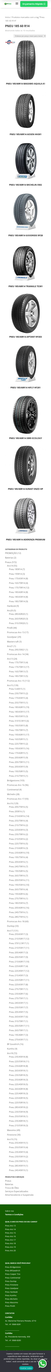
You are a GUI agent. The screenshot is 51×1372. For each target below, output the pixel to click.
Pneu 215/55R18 (17, 1125)
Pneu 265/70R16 (17, 875)
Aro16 (10, 803)
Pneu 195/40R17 (17, 1034)
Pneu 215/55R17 (17, 947)
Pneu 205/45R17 (17, 1012)
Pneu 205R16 (15, 811)
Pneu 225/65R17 (17, 984)
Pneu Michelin (11, 1299)
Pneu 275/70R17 (17, 989)
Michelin (11, 794)
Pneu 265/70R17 (17, 1030)
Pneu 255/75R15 (17, 702)
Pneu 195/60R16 (17, 894)
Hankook (11, 606)
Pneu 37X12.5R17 (17, 943)
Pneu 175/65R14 (17, 578)
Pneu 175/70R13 (17, 667)
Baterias (9, 557)
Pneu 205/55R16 (17, 880)
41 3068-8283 (15, 1340)
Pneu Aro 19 (10, 1247)
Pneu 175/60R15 (17, 753)
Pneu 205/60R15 (17, 757)
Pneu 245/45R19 (17, 1170)
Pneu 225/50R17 (17, 980)
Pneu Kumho (10, 1295)
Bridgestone (13, 780)
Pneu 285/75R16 (17, 916)
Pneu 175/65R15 (17, 698)
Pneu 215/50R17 (17, 938)
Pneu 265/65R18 (17, 1070)
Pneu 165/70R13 (17, 671)
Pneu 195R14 (15, 574)
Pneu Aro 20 (10, 1250)
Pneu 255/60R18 (17, 1079)
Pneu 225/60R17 (17, 966)
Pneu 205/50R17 (17, 1025)
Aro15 (10, 685)
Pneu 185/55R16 (17, 903)
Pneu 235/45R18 (17, 1056)
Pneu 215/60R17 (17, 961)
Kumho (10, 1048)
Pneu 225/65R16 (17, 829)
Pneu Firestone (11, 1285)
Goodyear (12, 637)
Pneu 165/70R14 (17, 583)
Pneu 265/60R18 (17, 1089)
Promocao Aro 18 (15, 921)
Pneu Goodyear (11, 1288)
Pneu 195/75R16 (17, 857)
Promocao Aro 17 (15, 798)
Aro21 (10, 646)
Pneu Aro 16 (10, 1236)
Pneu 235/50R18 (17, 1075)
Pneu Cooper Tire (12, 1274)
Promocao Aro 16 (15, 785)
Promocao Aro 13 (15, 632)
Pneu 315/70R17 (17, 1021)
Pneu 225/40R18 (17, 1093)
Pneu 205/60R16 (17, 907)
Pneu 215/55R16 (17, 839)
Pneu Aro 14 (10, 1229)
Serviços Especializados (16, 1191)
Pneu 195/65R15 (17, 748)
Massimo (11, 1130)
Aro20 (10, 610)
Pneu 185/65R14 (17, 596)
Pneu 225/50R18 (17, 1102)
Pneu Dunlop (10, 1281)
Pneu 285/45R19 (17, 1165)
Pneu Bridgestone (13, 1267)
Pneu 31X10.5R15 (17, 720)
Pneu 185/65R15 (17, 711)
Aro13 (10, 658)
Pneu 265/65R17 (17, 1016)
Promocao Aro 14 (15, 654)
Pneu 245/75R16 (17, 912)
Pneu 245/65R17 (17, 1002)
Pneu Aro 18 (10, 1243)
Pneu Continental (12, 1277)
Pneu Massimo (11, 1302)
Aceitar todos (26, 1368)
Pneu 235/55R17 (17, 1007)
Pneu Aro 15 (10, 1233)
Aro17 (10, 930)
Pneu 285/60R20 (17, 614)
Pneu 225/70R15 (17, 743)
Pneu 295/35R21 (17, 649)
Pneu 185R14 (15, 569)
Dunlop (10, 926)
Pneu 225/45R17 (17, 970)
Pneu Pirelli (10, 1306)
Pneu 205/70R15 (17, 762)
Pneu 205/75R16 (17, 806)
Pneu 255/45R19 (17, 1142)
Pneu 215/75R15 (17, 775)
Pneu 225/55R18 (17, 1061)
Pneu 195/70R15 (17, 730)
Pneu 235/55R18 (17, 1111)
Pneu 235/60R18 (17, 1066)
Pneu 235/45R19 (17, 1152)
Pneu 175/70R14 (17, 587)
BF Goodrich (13, 1044)
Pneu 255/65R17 (17, 934)
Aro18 (10, 1053)
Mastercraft (13, 641)
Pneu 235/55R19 (17, 1156)
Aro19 (10, 1139)
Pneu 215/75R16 (17, 825)
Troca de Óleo (12, 1187)
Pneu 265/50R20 (17, 618)
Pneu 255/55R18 (17, 1116)
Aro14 (10, 565)
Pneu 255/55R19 (17, 1147)
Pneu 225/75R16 (17, 843)
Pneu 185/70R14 (17, 601)
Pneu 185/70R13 (17, 676)
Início (7, 17)
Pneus (8, 562)
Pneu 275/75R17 (17, 998)
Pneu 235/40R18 (17, 1121)
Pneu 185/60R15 (17, 707)
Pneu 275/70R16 (17, 898)
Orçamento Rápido (33, 3)
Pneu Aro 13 (10, 1225)
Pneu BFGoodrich (12, 1270)
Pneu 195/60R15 (17, 734)
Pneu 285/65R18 (17, 1107)
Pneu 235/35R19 (17, 1161)
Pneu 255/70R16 (17, 820)
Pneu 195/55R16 (17, 884)
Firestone (11, 1134)
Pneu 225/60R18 (17, 1098)
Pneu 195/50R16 (17, 871)
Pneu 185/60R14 (17, 592)
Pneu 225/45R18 (17, 1084)
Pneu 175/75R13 (17, 662)
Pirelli (10, 627)
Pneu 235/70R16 (17, 834)
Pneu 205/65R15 (17, 766)
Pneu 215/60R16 (17, 848)
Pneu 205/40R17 (17, 952)
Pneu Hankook (11, 1292)
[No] (47, 1361)
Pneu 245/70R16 (17, 866)
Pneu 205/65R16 (17, 862)
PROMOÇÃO (11, 553)
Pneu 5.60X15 (15, 688)
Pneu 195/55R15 (17, 725)
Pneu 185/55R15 (17, 716)
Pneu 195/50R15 (17, 771)
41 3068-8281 (15, 1324)
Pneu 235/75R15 (17, 693)
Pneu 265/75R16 (17, 889)
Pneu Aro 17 (10, 1240)
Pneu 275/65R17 (17, 1039)
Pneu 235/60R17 (17, 993)
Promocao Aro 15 (15, 680)
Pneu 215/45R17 (17, 975)
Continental (13, 789)
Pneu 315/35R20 (17, 623)
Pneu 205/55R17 (17, 957)
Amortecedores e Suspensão (19, 1194)
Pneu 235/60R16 (17, 852)
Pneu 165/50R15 (17, 739)
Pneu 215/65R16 (17, 816)
